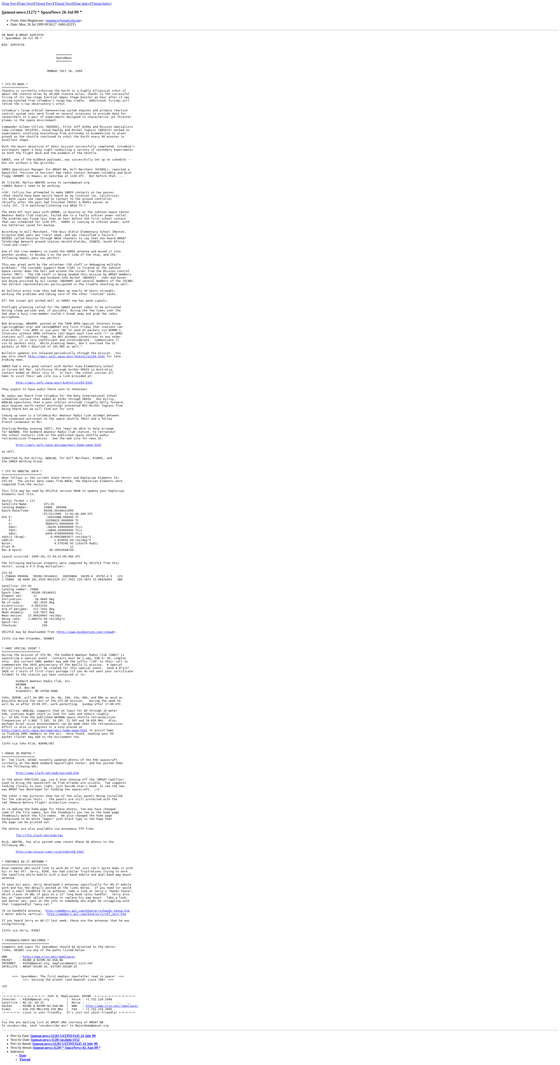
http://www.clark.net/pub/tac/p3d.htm (47, 773)
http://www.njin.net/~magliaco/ (49, 956)
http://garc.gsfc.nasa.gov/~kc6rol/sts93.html (66, 356)
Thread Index (101, 3)
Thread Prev (43, 3)
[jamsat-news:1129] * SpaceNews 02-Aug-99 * (67, 1047)
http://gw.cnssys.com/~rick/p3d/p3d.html (50, 851)
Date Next (26, 3)
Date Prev (10, 3)
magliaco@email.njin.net (63, 20)
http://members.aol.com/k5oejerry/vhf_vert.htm (86, 914)
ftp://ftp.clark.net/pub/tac (39, 835)
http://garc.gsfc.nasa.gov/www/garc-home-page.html (59, 445)
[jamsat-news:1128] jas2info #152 (55, 1040)
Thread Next (63, 3)
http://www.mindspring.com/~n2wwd (86, 632)
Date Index (81, 3)
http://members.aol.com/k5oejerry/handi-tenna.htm (88, 910)
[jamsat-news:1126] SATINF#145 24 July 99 (63, 1036)
